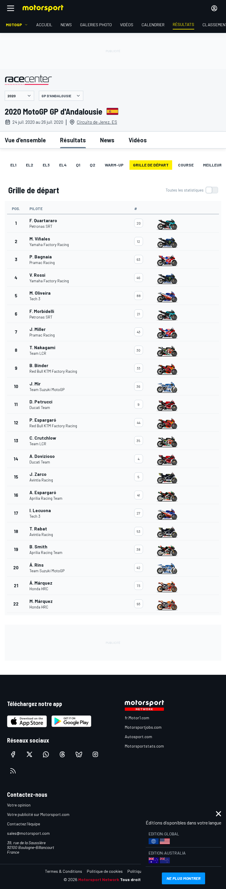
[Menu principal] (10, 8)
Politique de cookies (105, 871)
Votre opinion (19, 804)
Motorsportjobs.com (143, 727)
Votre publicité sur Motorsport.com (38, 814)
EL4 (63, 164)
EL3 (46, 164)
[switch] (192, 190)
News (107, 140)
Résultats (73, 140)
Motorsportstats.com (144, 745)
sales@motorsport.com (28, 833)
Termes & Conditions (63, 871)
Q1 (78, 164)
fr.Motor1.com (137, 717)
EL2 (29, 164)
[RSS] (13, 771)
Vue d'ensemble (25, 140)
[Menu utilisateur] (214, 8)
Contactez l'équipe (23, 823)
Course (186, 164)
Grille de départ (151, 164)
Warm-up (114, 164)
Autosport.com (138, 736)
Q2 (92, 164)
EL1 (13, 164)
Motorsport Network (98, 879)
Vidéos (138, 140)
